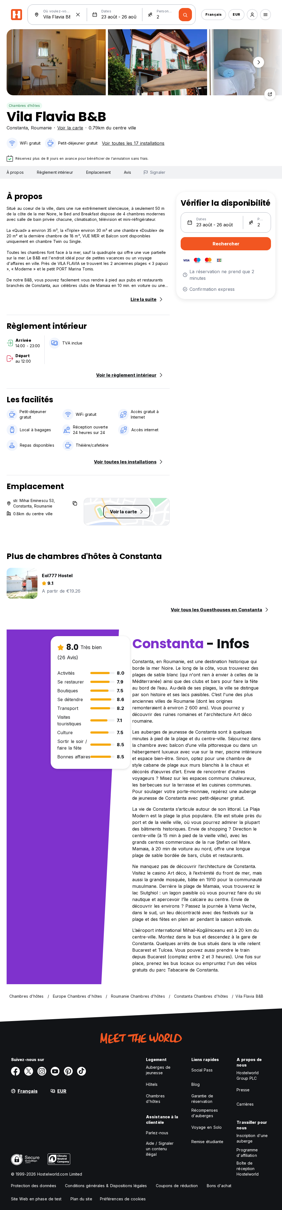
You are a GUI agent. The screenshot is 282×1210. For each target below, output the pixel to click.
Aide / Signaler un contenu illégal (160, 1149)
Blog (195, 1084)
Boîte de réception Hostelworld (248, 1168)
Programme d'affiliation (247, 1152)
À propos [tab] (15, 172)
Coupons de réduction (177, 1185)
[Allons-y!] (185, 14)
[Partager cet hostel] (269, 94)
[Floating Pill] (258, 62)
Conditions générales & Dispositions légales (106, 1185)
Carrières (245, 1104)
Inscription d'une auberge (252, 1138)
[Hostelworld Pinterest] (68, 1071)
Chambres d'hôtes (24, 106)
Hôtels (152, 1084)
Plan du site (81, 1199)
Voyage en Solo (206, 1127)
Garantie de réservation (202, 1099)
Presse (243, 1089)
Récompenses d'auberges (204, 1113)
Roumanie (41, 128)
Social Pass (202, 1070)
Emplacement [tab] (98, 172)
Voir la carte (70, 128)
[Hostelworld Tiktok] (81, 1071)
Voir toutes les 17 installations (133, 143)
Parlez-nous (157, 1132)
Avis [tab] (127, 172)
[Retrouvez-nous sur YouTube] (55, 1071)
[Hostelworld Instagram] (41, 1071)
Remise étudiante (207, 1141)
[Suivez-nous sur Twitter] (28, 1071)
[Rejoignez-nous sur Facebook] (15, 1071)
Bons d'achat (219, 1185)
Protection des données (33, 1185)
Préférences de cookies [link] (123, 1199)
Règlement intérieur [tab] (55, 172)
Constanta (17, 128)
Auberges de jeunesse (158, 1070)
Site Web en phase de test (36, 1199)
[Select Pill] (252, 14)
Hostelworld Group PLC (248, 1075)
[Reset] (78, 14)
